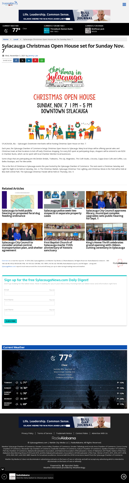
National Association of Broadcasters (72, 451)
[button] (124, 5)
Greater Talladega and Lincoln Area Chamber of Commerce (93, 446)
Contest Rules (82, 433)
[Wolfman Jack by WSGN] (88, 30)
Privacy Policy (27, 433)
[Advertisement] (64, 15)
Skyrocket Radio (71, 465)
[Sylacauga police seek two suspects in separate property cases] (64, 200)
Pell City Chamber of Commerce (15, 451)
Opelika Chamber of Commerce (114, 449)
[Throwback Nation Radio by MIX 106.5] (47, 30)
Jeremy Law (33, 55)
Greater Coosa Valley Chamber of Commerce (52, 446)
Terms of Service (44, 433)
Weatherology (79, 467)
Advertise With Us (100, 433)
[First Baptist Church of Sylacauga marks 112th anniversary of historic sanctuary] (64, 231)
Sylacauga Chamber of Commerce (22, 446)
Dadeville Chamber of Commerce (63, 449)
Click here (5, 261)
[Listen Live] (66, 30)
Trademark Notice (64, 433)
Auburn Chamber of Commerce (89, 449)
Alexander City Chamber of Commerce (36, 449)
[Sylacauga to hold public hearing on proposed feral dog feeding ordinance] (22, 200)
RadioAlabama (77, 442)
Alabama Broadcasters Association (41, 451)
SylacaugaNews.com (9, 266)
